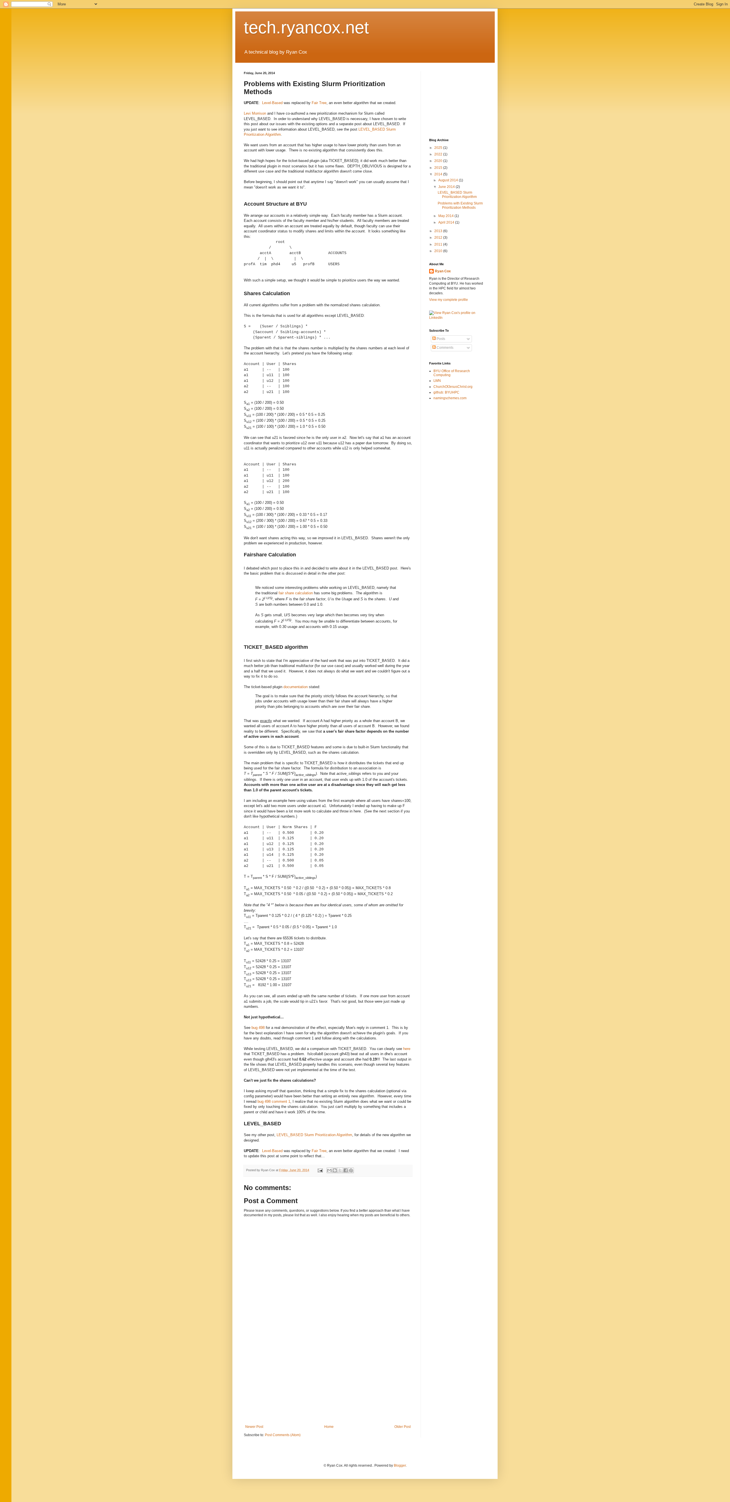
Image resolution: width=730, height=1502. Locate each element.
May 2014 (446, 216)
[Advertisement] (328, 1382)
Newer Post (254, 1427)
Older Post (402, 1427)
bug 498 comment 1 (273, 1101)
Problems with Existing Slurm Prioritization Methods (460, 205)
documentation (295, 687)
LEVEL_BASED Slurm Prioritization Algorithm (314, 1135)
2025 (438, 148)
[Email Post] (320, 1170)
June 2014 (447, 187)
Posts (440, 339)
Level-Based (272, 103)
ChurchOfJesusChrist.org (453, 387)
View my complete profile (448, 300)
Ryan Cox (443, 271)
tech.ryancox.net (306, 27)
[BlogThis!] (335, 1170)
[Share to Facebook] (345, 1170)
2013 (438, 231)
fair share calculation (296, 593)
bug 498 (258, 1027)
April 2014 (446, 222)
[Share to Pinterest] (351, 1170)
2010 (438, 251)
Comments (444, 348)
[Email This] (329, 1170)
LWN (437, 381)
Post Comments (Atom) (283, 1435)
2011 (438, 244)
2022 (438, 154)
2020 (438, 161)
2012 (438, 238)
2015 (438, 168)
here (406, 1049)
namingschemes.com (450, 398)
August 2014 (448, 180)
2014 (438, 174)
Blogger (400, 1465)
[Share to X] (340, 1170)
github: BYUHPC (446, 392)
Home (329, 1427)
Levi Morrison (255, 113)
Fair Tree (319, 103)
